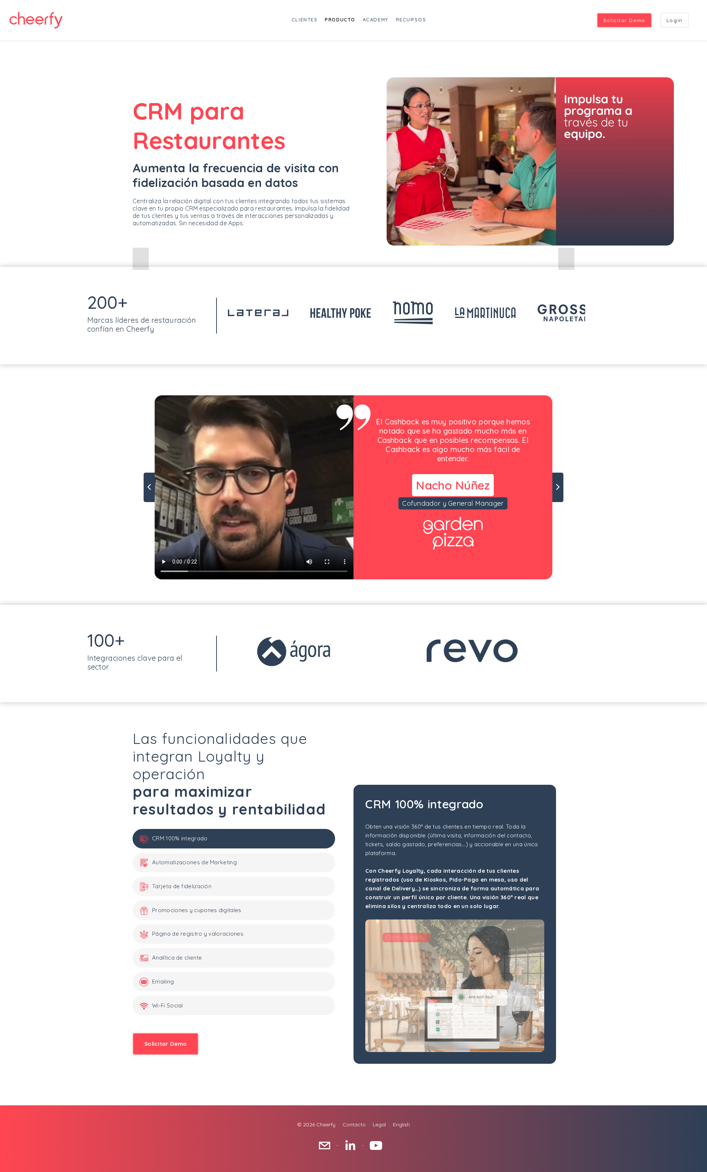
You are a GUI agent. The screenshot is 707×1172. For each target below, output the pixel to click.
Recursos (411, 19)
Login (674, 20)
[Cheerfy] (379, 1145)
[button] (141, 259)
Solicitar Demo (624, 20)
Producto (340, 19)
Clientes (304, 19)
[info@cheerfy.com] (328, 1145)
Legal (379, 1124)
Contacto (354, 1124)
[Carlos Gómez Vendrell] (353, 1145)
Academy (375, 19)
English (401, 1124)
